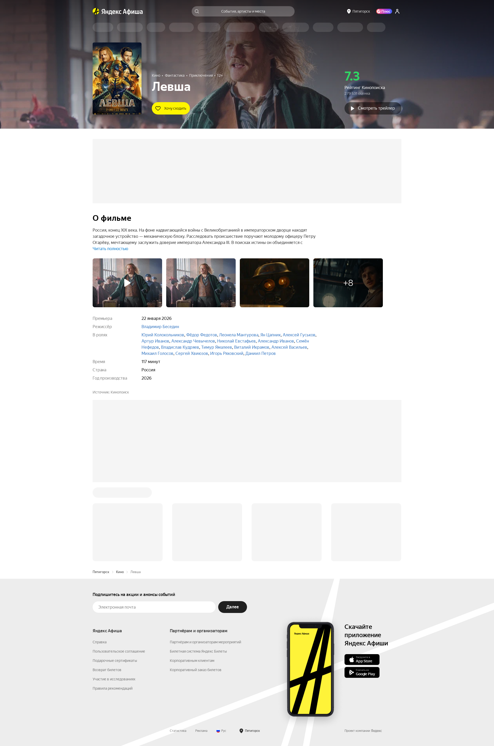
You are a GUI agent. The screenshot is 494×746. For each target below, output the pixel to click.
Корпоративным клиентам (192, 661)
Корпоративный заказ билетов (196, 670)
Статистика (178, 731)
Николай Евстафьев (236, 341)
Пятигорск (101, 572)
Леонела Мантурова (238, 334)
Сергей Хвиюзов (191, 353)
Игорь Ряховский (226, 353)
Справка (100, 642)
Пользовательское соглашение (119, 651)
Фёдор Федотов (201, 334)
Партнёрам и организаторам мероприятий (205, 642)
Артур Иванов (155, 341)
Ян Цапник (270, 334)
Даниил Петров (260, 353)
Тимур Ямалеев (216, 347)
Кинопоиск (120, 392)
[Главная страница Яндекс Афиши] (96, 11)
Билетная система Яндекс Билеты (198, 651)
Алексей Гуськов (299, 334)
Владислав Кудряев (180, 347)
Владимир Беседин (160, 326)
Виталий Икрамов (251, 347)
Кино (120, 572)
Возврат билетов (107, 670)
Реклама (201, 731)
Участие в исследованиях (114, 679)
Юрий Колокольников (163, 334)
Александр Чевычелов (193, 341)
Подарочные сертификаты (115, 661)
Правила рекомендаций (113, 688)
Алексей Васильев (289, 347)
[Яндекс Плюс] (384, 11)
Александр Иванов (276, 341)
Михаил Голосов (157, 353)
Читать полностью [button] (110, 248)
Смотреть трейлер (376, 108)
